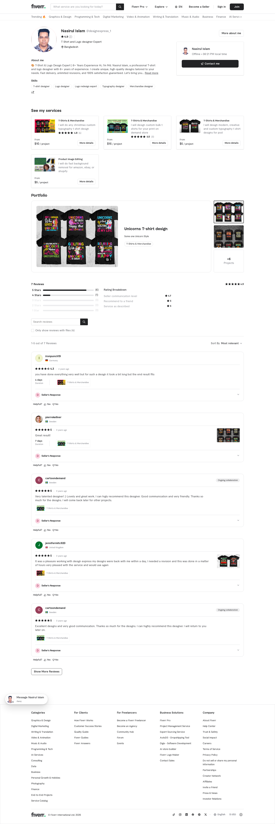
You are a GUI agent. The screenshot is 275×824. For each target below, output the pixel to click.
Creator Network (212, 776)
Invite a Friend (210, 787)
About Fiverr (209, 720)
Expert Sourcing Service (172, 732)
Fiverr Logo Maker (169, 755)
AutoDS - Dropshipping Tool (174, 738)
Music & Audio (190, 17)
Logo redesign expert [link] (86, 86)
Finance (221, 17)
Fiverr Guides (81, 738)
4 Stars (36, 295)
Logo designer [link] (62, 86)
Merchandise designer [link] (141, 86)
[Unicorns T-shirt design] (229, 212)
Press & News (210, 793)
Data (33, 766)
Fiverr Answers (82, 743)
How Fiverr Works (83, 720)
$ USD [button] (232, 814)
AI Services (37, 755)
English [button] (221, 814)
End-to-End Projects (41, 795)
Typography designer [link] (113, 86)
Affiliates (207, 782)
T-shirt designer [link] (41, 86)
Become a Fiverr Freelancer (131, 720)
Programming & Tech (87, 17)
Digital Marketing (113, 17)
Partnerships (209, 770)
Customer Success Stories (88, 726)
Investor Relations (212, 799)
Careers (207, 743)
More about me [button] (231, 33)
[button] (140, 7)
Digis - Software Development (175, 743)
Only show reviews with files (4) (55, 330)
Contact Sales (167, 761)
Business (207, 17)
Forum (120, 738)
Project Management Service (175, 726)
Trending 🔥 (38, 17)
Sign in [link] (222, 7)
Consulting (36, 761)
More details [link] (86, 143)
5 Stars (36, 290)
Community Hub (125, 732)
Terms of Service (211, 749)
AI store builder (168, 749)
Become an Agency (127, 726)
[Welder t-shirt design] (229, 236)
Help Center (209, 726)
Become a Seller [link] (199, 7)
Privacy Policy (210, 755)
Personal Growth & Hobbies (45, 778)
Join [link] (237, 7)
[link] (174, 814)
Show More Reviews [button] (46, 671)
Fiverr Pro (165, 720)
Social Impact (210, 738)
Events (120, 743)
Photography (38, 784)
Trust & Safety (210, 732)
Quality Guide (81, 732)
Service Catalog (39, 801)
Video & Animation (138, 17)
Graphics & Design (60, 17)
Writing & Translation (165, 17)
